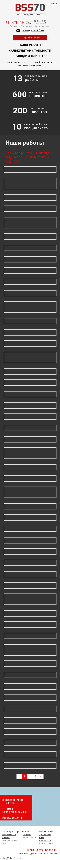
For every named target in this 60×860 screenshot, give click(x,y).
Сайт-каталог (43, 62)
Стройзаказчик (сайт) (30, 529)
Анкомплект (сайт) (30, 259)
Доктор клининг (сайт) (30, 585)
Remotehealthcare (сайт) (29, 731)
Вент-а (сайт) (30, 439)
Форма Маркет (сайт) (30, 540)
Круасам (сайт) (30, 343)
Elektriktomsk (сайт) (30, 197)
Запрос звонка (30, 37)
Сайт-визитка (16, 62)
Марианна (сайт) (30, 371)
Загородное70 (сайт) (30, 208)
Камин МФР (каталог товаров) (30, 599)
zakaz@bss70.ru (33, 30)
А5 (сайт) (30, 270)
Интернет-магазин (30, 65)
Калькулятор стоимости (30, 50)
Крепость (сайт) (30, 675)
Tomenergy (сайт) (30, 743)
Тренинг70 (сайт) (30, 506)
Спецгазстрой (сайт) (30, 563)
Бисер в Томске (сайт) (30, 236)
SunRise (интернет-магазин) (30, 183)
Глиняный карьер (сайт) (30, 383)
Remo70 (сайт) (30, 428)
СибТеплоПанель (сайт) (30, 478)
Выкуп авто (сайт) (30, 282)
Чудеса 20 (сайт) (30, 332)
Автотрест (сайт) (30, 686)
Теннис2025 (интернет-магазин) (30, 649)
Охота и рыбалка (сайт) (30, 613)
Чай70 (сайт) (30, 517)
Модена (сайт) (30, 754)
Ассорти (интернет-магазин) (30, 492)
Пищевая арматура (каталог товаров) (30, 307)
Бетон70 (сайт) (30, 663)
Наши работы (30, 45)
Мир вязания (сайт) (30, 765)
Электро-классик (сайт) (30, 697)
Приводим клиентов (30, 56)
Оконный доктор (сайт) (30, 248)
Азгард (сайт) (30, 551)
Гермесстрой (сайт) (30, 574)
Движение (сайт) (30, 405)
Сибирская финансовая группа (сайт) (30, 357)
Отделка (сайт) (30, 467)
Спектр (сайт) (30, 321)
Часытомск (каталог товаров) (30, 453)
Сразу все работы (19, 153)
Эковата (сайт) (30, 720)
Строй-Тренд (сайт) (30, 709)
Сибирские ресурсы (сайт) (30, 223)
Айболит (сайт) (30, 293)
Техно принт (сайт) (30, 624)
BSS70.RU (51, 850)
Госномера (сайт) (30, 416)
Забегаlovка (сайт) (30, 394)
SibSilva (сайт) (30, 169)
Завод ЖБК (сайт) (30, 636)
